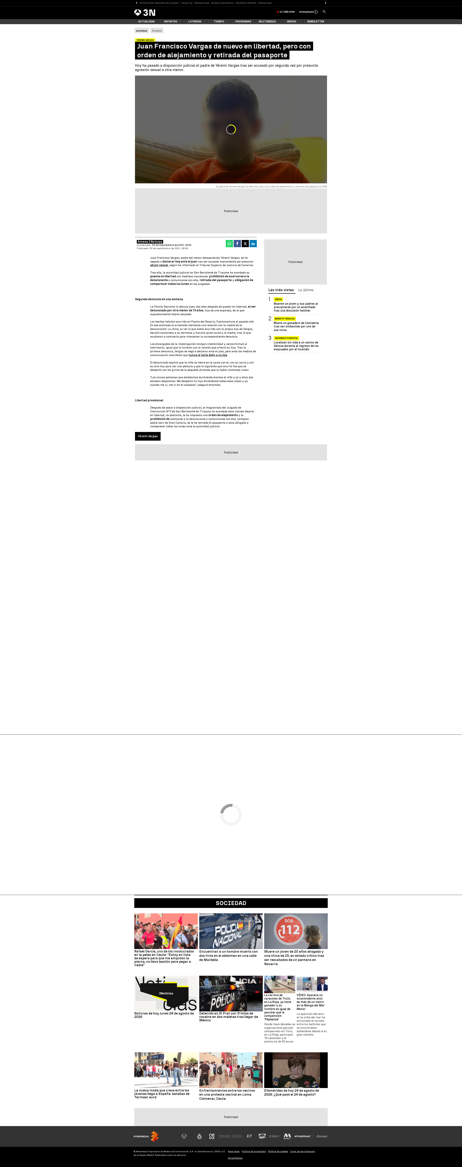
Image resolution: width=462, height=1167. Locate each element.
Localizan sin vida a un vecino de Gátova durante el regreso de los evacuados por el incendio (296, 346)
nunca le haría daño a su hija (208, 355)
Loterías (194, 21)
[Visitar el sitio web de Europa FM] (274, 1136)
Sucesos (157, 30)
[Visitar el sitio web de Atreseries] (249, 1136)
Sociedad (231, 903)
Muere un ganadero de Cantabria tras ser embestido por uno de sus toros (296, 326)
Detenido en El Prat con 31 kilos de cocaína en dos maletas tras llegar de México (228, 1017)
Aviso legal (234, 1151)
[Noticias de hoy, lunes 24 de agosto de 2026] (166, 993)
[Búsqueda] (324, 12)
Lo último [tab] (305, 290)
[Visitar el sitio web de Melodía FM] (287, 1136)
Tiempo (219, 21)
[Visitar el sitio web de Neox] (211, 1136)
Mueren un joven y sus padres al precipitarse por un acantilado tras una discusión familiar (296, 307)
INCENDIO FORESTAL (286, 338)
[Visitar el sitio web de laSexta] (199, 1136)
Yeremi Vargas (148, 436)
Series (291, 21)
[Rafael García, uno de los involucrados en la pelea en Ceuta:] (166, 931)
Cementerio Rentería (245, 3)
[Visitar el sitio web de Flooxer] (322, 1136)
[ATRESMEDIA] (146, 1136)
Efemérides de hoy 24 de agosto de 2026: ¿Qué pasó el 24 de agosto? (291, 1093)
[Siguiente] (325, 3)
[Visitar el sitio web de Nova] (224, 1136)
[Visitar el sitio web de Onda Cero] (262, 1136)
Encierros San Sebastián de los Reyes (159, 3)
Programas (243, 21)
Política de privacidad (254, 1151)
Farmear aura (265, 3)
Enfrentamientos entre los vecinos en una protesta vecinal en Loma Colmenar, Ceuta (227, 1095)
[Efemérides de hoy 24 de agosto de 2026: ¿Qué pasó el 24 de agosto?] (296, 1070)
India (278, 299)
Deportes (170, 21)
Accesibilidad (235, 1158)
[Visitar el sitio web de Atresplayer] (305, 1136)
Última (287, 12)
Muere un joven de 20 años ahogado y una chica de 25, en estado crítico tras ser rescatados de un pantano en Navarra (294, 958)
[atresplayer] (308, 12)
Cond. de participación (302, 1151)
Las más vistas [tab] (281, 290)
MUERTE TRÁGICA (285, 319)
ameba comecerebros (222, 3)
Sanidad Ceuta (201, 3)
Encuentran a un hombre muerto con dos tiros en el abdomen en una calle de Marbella (228, 956)
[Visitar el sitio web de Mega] (237, 1136)
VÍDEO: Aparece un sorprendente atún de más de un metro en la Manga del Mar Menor (310, 1002)
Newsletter (315, 21)
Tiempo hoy (186, 3)
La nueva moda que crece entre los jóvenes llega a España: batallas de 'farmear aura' (161, 1094)
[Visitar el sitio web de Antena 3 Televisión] (186, 1136)
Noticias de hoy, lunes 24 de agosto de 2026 (164, 1015)
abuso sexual (159, 265)
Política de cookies (278, 1151)
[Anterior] (136, 3)
